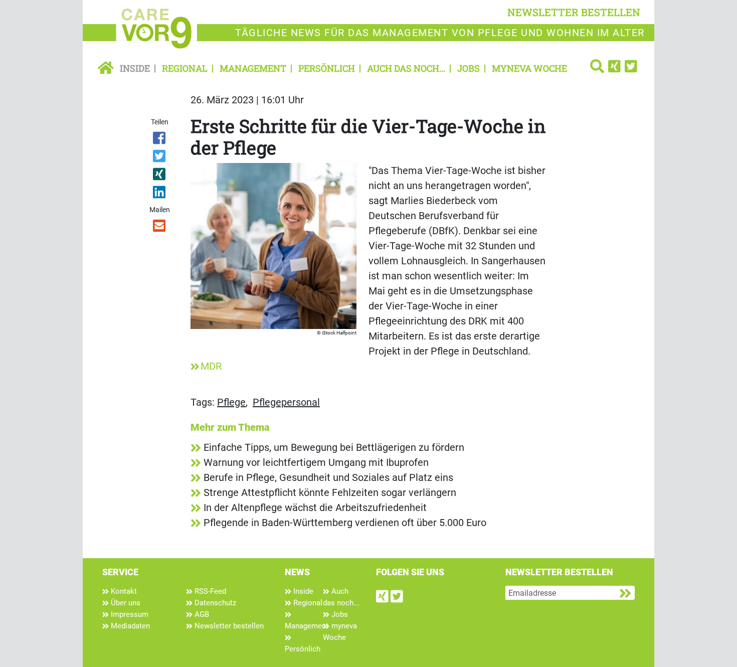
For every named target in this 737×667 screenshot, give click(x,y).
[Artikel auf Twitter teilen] (160, 158)
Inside (135, 68)
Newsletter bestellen (228, 625)
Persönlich (326, 68)
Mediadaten (129, 625)
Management (253, 68)
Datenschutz (214, 602)
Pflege (231, 402)
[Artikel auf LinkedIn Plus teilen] (160, 194)
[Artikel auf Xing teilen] (160, 176)
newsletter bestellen (573, 12)
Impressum (128, 614)
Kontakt (123, 591)
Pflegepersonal (286, 402)
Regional (185, 68)
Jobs (468, 68)
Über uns (124, 602)
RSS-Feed (209, 591)
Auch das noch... (406, 68)
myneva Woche (529, 68)
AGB (201, 614)
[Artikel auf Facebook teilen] (160, 140)
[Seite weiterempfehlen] (160, 228)
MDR (211, 366)
